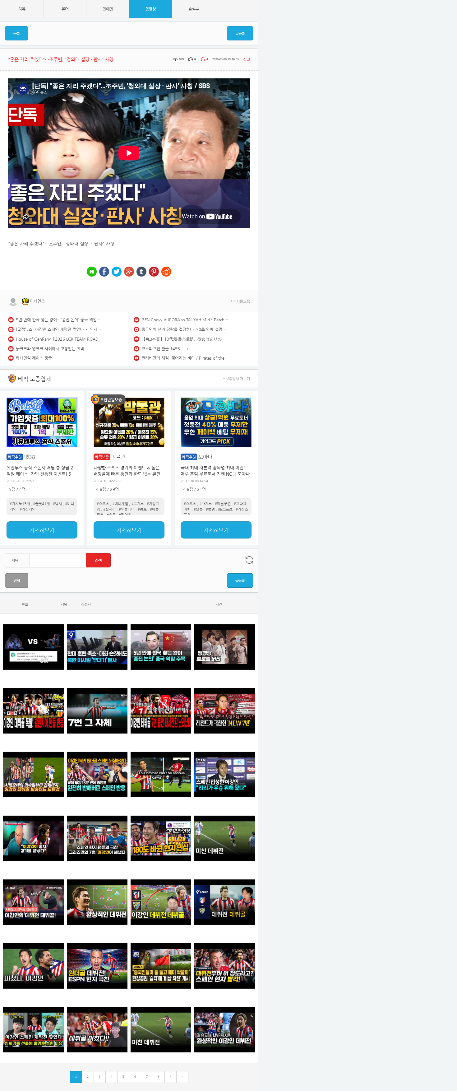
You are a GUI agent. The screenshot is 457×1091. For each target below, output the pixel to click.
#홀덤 (210, 509)
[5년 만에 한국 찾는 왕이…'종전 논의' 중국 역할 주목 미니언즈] (161, 647)
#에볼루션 (223, 503)
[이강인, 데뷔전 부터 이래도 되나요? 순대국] (33, 965)
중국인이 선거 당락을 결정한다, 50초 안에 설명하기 (184, 329)
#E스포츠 (225, 509)
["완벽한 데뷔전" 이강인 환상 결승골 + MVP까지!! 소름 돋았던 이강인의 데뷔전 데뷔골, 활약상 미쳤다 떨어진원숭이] (224, 1029)
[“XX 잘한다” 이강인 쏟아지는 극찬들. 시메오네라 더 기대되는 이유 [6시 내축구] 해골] (161, 838)
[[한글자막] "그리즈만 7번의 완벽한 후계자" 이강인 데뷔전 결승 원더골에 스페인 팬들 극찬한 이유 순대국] (97, 838)
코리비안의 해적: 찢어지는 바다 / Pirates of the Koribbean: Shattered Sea (184, 358)
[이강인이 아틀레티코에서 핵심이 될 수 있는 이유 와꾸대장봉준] (224, 838)
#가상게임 (27, 509)
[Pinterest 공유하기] (153, 272)
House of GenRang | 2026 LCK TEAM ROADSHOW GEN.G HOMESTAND (59, 339)
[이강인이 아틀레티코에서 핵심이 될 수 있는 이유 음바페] (161, 1029)
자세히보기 (42, 530)
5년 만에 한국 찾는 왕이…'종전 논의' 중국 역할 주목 (59, 319)
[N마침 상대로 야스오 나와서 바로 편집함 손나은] (33, 647)
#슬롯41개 (41, 503)
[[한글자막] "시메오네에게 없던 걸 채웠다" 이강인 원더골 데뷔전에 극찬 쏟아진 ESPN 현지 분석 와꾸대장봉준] (97, 965)
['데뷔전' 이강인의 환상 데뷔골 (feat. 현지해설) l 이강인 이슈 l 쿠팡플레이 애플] (33, 902)
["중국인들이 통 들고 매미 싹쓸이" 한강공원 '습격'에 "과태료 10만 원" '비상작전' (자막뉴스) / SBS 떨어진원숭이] (161, 965)
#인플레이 (127, 509)
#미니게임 (120, 503)
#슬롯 (111, 515)
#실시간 (109, 509)
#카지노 (205, 503)
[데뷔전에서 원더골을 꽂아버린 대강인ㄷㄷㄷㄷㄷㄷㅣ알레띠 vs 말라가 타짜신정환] (224, 902)
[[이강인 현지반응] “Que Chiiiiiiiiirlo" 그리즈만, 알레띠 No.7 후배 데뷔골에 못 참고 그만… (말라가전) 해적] (224, 710)
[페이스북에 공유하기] (104, 272)
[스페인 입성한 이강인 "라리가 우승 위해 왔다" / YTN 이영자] (224, 774)
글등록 (240, 33)
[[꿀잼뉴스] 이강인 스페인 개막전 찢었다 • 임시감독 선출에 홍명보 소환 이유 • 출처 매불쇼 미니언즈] (33, 1029)
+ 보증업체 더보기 (236, 378)
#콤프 (142, 509)
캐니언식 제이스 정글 (34, 358)
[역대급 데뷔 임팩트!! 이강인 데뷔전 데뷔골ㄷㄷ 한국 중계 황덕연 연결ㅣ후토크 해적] (161, 902)
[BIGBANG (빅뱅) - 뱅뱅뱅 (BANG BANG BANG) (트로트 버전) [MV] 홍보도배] (224, 647)
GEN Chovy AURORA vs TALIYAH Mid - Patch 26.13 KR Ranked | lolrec (184, 319)
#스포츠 (103, 503)
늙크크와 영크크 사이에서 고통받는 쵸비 (50, 348)
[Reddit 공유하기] (166, 272)
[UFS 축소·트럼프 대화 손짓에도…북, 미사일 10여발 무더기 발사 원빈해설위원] (97, 647)
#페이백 (125, 515)
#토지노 (137, 503)
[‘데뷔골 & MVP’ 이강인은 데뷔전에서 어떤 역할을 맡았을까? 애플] (97, 902)
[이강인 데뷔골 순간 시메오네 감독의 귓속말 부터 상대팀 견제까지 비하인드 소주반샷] (33, 774)
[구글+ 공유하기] (129, 272)
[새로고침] (249, 560)
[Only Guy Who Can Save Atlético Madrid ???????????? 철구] (161, 774)
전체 (16, 580)
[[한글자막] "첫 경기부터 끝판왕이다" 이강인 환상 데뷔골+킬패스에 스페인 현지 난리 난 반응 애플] (224, 965)
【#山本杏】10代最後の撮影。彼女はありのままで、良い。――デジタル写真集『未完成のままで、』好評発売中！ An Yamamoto (184, 339)
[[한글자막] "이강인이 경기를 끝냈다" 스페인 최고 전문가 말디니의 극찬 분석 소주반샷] (33, 838)
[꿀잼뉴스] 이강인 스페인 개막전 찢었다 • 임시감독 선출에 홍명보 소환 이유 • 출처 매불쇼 (59, 329)
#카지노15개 (20, 503)
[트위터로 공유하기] (116, 272)
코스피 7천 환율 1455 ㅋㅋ (165, 348)
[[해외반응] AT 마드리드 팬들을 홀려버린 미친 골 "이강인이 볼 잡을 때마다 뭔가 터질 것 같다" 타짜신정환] (97, 774)
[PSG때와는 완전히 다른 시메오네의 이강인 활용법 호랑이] (97, 710)
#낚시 (57, 503)
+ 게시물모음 (240, 301)
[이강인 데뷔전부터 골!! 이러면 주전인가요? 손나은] (97, 1029)
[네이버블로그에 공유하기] (91, 272)
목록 (16, 33)
